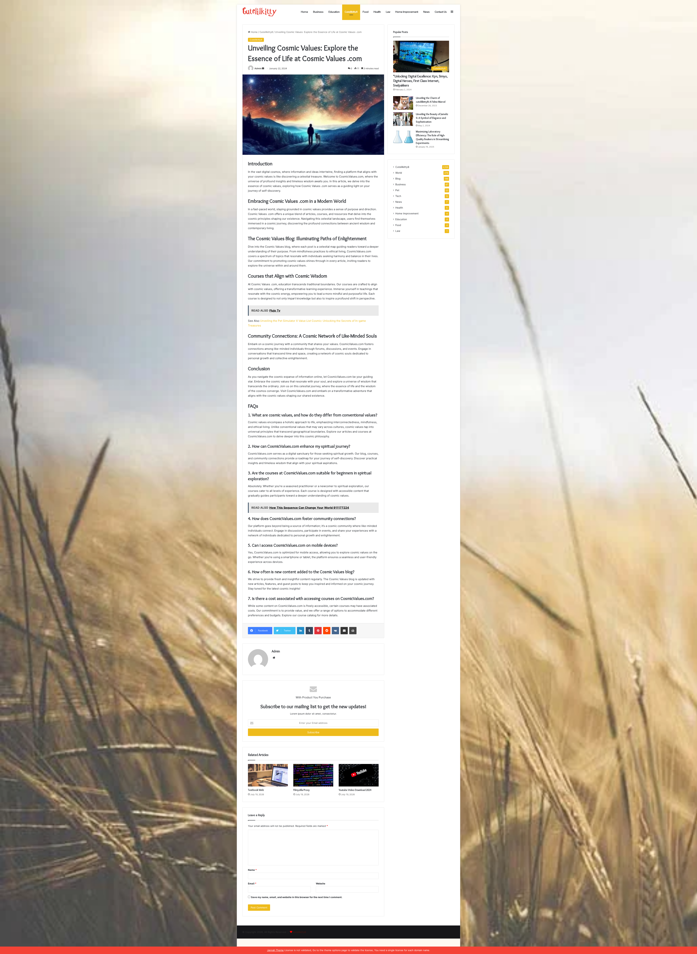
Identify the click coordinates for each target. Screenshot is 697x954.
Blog (397, 178)
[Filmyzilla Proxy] (313, 775)
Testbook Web (256, 790)
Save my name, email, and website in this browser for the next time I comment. (296, 897)
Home (304, 11)
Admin (257, 68)
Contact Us (441, 11)
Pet (397, 190)
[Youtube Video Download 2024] (359, 775)
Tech (398, 196)
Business (318, 11)
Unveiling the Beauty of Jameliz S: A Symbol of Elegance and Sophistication (432, 117)
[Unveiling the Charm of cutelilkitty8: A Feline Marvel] (403, 103)
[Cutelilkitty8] (259, 11)
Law (388, 11)
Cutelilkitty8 (351, 11)
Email (252, 883)
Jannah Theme (275, 950)
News (426, 11)
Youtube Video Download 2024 (355, 790)
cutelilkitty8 (299, 932)
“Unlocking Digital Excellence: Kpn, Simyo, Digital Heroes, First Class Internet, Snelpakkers (420, 80)
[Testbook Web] (268, 775)
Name (252, 869)
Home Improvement (406, 11)
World (398, 172)
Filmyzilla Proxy (301, 790)
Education (334, 11)
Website (320, 883)
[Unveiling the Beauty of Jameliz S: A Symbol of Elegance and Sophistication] (403, 119)
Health (377, 11)
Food (365, 11)
